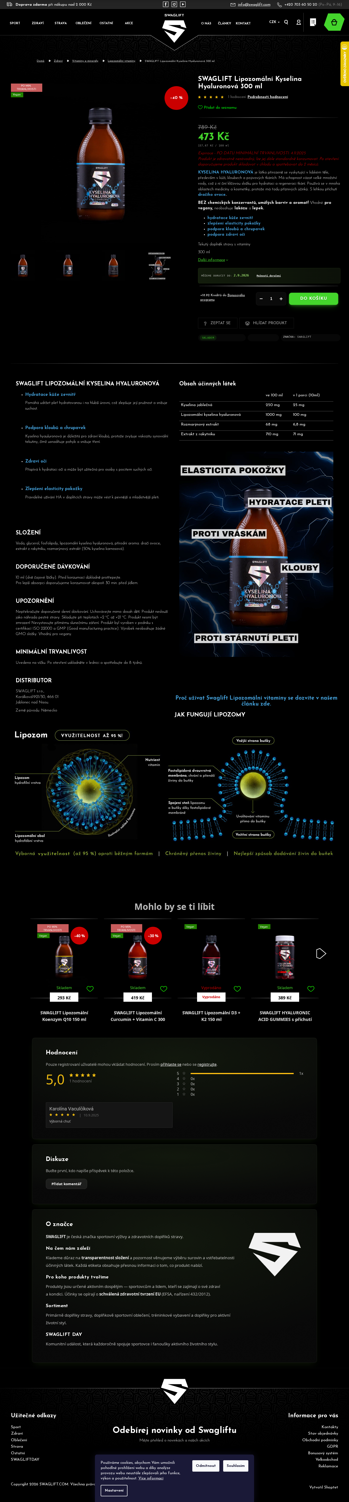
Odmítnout (206, 1466)
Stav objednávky (323, 1434)
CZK (273, 22)
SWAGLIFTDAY (25, 1460)
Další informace (211, 260)
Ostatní (18, 1453)
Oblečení (19, 1440)
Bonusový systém (323, 1453)
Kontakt (243, 23)
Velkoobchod (327, 1460)
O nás (206, 23)
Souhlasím (236, 1466)
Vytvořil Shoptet (323, 1487)
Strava (17, 1447)
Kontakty (329, 1427)
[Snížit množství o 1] (261, 298)
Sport (16, 1427)
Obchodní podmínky (320, 1440)
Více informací (150, 1478)
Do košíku (313, 299)
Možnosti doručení (269, 275)
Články (224, 23)
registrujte (207, 1064)
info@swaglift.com (254, 5)
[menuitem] (15, 23)
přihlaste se (170, 1064)
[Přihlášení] (298, 22)
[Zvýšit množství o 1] (281, 298)
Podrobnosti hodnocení (268, 97)
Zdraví (17, 1434)
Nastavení (114, 1491)
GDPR (332, 1447)
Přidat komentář (66, 1184)
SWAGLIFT (304, 336)
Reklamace (328, 1466)
